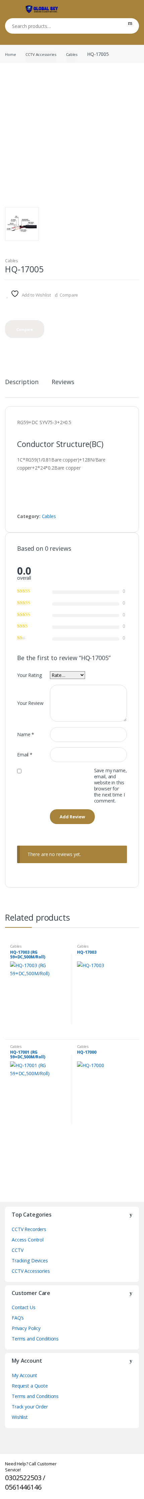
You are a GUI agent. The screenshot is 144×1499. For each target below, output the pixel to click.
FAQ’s (18, 1318)
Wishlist (20, 1417)
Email (24, 754)
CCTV (17, 1250)
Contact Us (23, 1307)
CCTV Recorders (29, 1229)
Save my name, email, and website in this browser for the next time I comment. (110, 786)
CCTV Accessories (40, 54)
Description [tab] (21, 382)
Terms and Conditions (35, 1338)
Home (10, 54)
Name (25, 734)
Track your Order (30, 1406)
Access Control (28, 1239)
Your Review (30, 703)
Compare (69, 295)
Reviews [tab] (63, 382)
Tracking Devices (30, 1260)
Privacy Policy (26, 1328)
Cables (71, 54)
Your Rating (29, 675)
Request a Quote (30, 1386)
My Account (24, 1375)
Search (130, 26)
